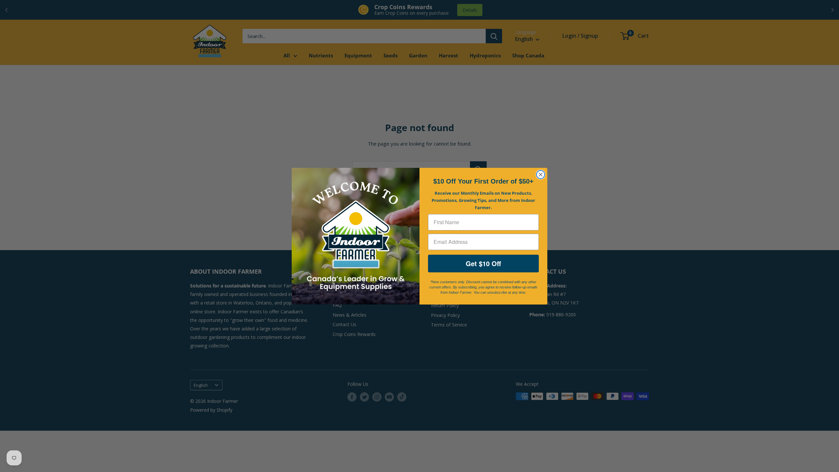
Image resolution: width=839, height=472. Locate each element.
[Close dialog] (541, 174)
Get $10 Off (483, 263)
